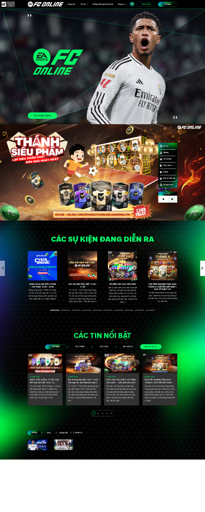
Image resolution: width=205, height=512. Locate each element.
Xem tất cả (152, 347)
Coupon (165, 171)
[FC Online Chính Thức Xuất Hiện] (63, 444)
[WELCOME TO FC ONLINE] (46, 4)
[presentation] (2, 268)
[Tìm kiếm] (132, 4)
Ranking (165, 152)
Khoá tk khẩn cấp (169, 178)
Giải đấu (104, 346)
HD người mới (168, 184)
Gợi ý (49, 432)
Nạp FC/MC (146, 4)
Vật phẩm (79, 346)
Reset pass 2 (168, 165)
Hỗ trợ (165, 146)
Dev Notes (128, 346)
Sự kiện (56, 346)
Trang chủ (71, 4)
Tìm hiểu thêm (42, 115)
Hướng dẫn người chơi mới (103, 4)
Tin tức (83, 4)
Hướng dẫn (63, 432)
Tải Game (167, 4)
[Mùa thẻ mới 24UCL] (37, 444)
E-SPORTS (77, 432)
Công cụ (121, 4)
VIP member (167, 159)
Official (34, 432)
